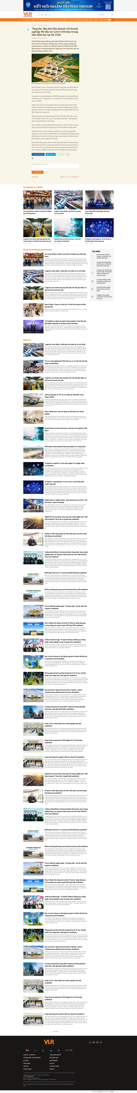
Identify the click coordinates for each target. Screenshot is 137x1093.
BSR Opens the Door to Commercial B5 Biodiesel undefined (66, 573)
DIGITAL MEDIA (27, 1069)
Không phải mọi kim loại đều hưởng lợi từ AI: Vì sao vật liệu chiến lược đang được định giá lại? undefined (65, 674)
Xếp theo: (62, 176)
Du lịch (91, 19)
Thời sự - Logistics (31, 19)
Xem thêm (55, 1031)
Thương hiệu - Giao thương (54, 19)
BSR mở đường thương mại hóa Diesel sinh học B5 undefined (66, 589)
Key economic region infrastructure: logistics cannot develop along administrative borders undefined (63, 691)
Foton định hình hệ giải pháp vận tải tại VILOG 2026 (97, 212)
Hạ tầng (72, 19)
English (52, 1069)
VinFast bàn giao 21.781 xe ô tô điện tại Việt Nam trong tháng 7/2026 (64, 396)
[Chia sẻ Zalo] (28, 29)
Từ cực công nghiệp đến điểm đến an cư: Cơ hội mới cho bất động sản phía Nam (66, 362)
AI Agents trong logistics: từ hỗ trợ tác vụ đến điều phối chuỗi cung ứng (98, 240)
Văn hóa (96, 19)
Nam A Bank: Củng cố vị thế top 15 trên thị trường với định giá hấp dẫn (65, 305)
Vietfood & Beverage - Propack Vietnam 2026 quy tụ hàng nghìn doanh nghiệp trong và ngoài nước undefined (65, 641)
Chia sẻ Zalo (51, 154)
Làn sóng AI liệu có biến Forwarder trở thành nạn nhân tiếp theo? (37, 212)
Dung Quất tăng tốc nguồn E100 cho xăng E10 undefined (64, 757)
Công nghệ (85, 19)
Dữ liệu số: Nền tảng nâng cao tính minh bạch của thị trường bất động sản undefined (66, 535)
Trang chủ (34, 25)
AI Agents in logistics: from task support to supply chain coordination (65, 464)
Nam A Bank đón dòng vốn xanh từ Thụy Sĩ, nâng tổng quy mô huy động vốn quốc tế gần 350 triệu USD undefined (65, 624)
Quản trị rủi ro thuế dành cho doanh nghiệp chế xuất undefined (63, 725)
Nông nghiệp (78, 19)
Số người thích (75, 176)
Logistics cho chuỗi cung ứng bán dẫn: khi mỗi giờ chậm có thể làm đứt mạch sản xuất (37, 240)
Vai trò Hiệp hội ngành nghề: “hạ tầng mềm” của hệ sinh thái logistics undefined (66, 607)
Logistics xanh (103, 19)
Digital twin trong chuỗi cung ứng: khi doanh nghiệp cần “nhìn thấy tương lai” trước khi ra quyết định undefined (66, 518)
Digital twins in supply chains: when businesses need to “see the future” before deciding (66, 501)
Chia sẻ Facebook (38, 154)
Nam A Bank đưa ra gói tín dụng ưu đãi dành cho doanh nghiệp (64, 413)
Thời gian (68, 177)
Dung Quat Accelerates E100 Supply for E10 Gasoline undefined (63, 741)
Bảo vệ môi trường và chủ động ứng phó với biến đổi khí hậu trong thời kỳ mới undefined (66, 657)
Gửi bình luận (37, 172)
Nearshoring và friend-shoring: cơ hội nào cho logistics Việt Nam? (67, 240)
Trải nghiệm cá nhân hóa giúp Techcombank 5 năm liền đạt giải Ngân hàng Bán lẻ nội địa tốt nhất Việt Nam (65, 322)
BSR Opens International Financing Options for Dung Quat (65, 447)
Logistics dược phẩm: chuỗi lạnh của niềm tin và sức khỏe (67, 212)
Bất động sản (65, 19)
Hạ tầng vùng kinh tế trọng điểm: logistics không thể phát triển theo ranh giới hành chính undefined (65, 708)
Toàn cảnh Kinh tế (41, 19)
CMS (100, 1091)
